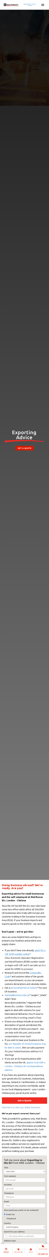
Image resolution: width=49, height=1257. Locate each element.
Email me (10, 1214)
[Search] (42, 1254)
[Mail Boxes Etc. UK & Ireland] (18, 5)
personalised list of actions (23, 987)
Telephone (11, 1218)
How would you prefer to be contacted (21, 1210)
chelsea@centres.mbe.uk (17, 995)
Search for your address (14, 1232)
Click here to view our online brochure (21, 1107)
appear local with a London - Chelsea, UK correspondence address (25, 1066)
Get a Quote (24, 448)
